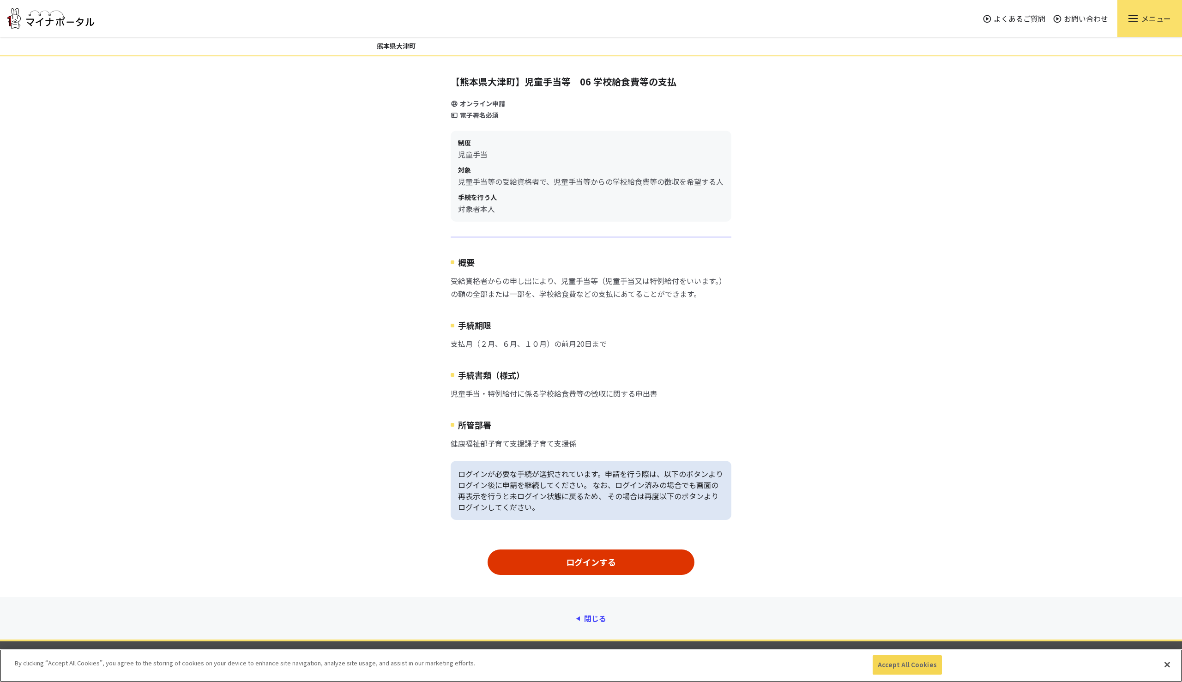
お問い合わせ (1086, 18)
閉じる (595, 618)
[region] (591, 665)
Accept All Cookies (907, 664)
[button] (1149, 18)
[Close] (1167, 664)
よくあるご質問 (1019, 18)
